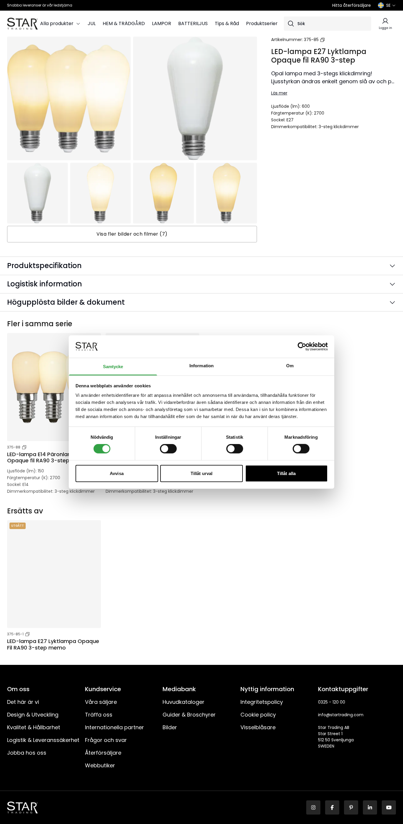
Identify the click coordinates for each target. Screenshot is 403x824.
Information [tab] (201, 365)
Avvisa (117, 473)
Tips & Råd (227, 23)
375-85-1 (15, 634)
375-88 (13, 447)
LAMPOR (161, 23)
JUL (92, 23)
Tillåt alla (286, 473)
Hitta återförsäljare (351, 5)
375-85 (311, 40)
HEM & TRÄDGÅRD (124, 23)
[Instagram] (313, 807)
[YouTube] (389, 807)
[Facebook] (332, 807)
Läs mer (279, 93)
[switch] (168, 448)
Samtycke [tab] (113, 366)
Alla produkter (56, 23)
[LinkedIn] (370, 807)
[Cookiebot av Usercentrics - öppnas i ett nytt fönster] (302, 346)
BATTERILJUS (193, 23)
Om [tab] (290, 365)
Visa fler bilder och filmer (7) (132, 234)
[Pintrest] (351, 807)
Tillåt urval (201, 473)
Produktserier (262, 23)
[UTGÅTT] (54, 574)
